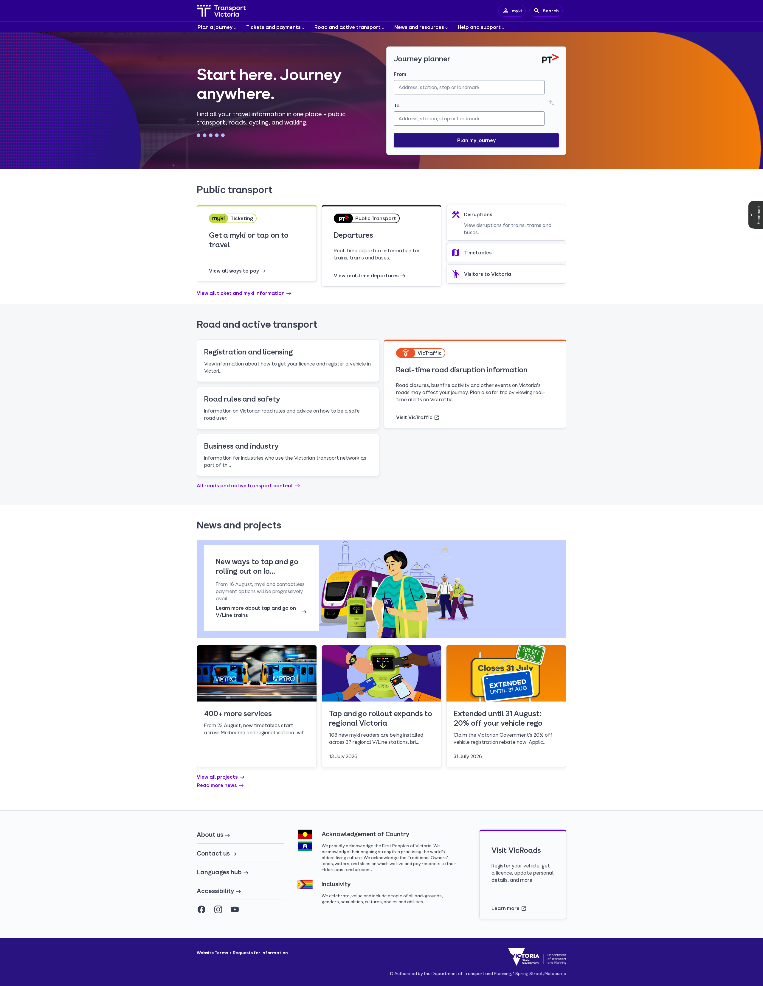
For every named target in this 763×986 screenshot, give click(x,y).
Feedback (758, 215)
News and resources (419, 27)
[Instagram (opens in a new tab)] (218, 909)
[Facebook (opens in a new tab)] (201, 909)
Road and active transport (347, 27)
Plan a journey (215, 27)
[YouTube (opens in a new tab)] (235, 909)
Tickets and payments (273, 27)
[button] (476, 140)
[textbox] (469, 87)
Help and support (479, 27)
